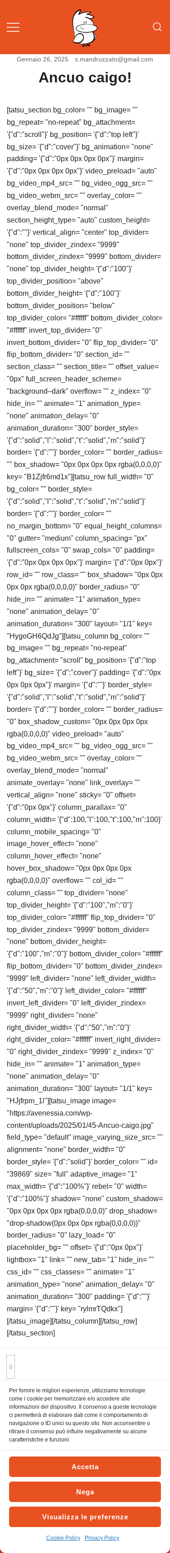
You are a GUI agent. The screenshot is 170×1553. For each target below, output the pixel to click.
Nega (85, 1492)
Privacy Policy (102, 1538)
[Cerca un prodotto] (157, 27)
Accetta (85, 1467)
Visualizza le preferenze (85, 1517)
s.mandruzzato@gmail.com (114, 59)
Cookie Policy (63, 1538)
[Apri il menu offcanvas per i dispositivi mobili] (13, 27)
